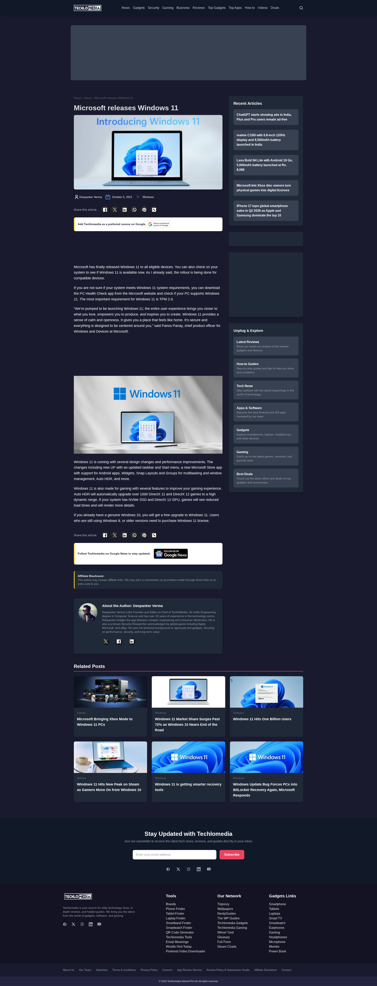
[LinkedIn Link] (131, 641)
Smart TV (275, 918)
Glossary (223, 937)
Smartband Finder (178, 923)
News (126, 7)
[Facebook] (168, 869)
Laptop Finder (175, 918)
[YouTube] (209, 869)
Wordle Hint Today (179, 946)
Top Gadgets (217, 7)
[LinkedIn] (199, 869)
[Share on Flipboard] (154, 209)
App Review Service (189, 969)
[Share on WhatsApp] (134, 209)
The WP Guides (228, 918)
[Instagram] (188, 869)
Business (183, 7)
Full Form (224, 942)
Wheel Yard (225, 932)
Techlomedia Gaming (232, 927)
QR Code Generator (180, 932)
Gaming (167, 7)
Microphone (277, 942)
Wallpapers (225, 909)
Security (153, 7)
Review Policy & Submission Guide (228, 969)
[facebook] (65, 924)
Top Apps (235, 7)
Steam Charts (226, 946)
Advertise (102, 969)
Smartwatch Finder (179, 927)
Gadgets (139, 7)
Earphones (276, 927)
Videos (263, 7)
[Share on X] (115, 209)
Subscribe (232, 854)
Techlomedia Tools (179, 937)
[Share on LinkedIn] (124, 209)
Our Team (85, 969)
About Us (68, 969)
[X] (178, 869)
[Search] (301, 8)
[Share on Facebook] (105, 209)
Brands (171, 904)
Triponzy (223, 904)
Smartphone (277, 904)
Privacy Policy (149, 969)
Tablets (274, 909)
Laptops (274, 913)
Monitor (274, 946)
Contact (286, 969)
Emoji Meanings (177, 942)
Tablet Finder (175, 913)
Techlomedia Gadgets (232, 923)
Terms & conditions (124, 969)
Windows (148, 197)
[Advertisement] (188, 52)
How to (250, 7)
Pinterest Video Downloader (185, 951)
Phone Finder (175, 909)
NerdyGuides (226, 913)
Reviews (199, 7)
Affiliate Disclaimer (265, 969)
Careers (167, 969)
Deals (275, 7)
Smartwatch (277, 923)
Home (77, 97)
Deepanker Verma (90, 197)
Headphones (278, 937)
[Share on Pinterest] (144, 209)
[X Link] (106, 641)
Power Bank (277, 951)
